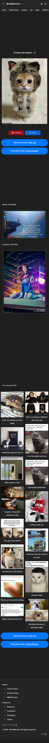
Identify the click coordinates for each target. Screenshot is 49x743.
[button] (41, 4)
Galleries (45, 10)
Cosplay (24, 10)
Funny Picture (14, 10)
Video (4, 10)
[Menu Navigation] (3, 4)
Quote (37, 10)
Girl (31, 10)
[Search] (45, 4)
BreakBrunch (14, 729)
